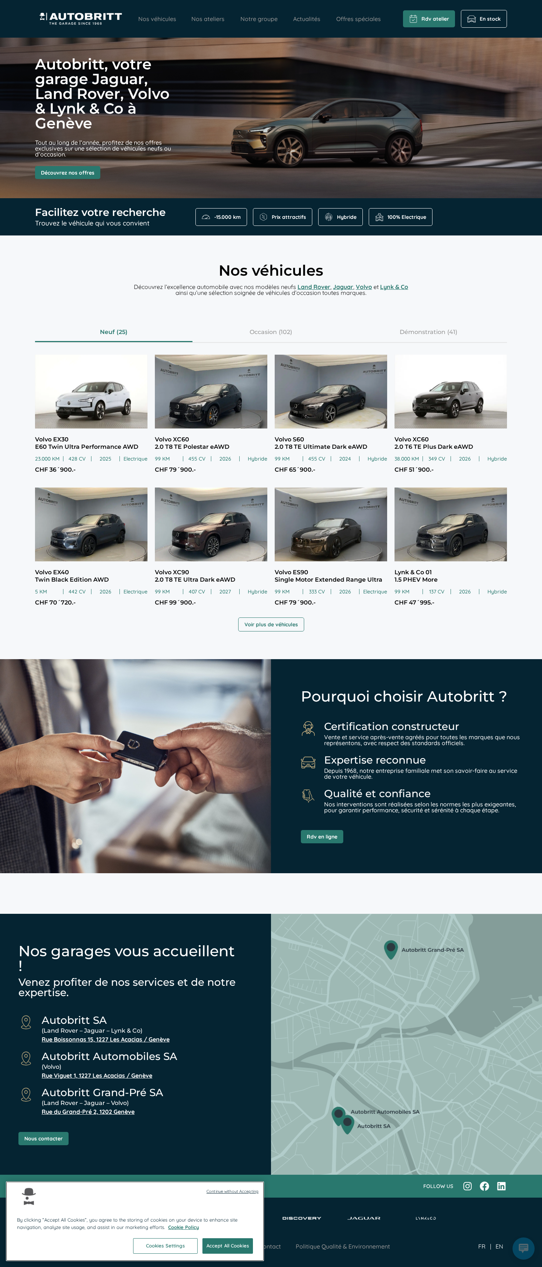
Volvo (364, 287)
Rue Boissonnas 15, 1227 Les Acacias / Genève (106, 1039)
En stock (490, 19)
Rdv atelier (435, 19)
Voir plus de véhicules (271, 624)
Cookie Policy (183, 1227)
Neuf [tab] (107, 331)
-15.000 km (227, 217)
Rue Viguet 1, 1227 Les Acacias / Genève (97, 1075)
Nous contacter (43, 1138)
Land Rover (314, 287)
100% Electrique (407, 217)
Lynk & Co (394, 287)
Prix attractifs (289, 217)
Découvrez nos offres (67, 172)
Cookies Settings (165, 1246)
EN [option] (499, 1246)
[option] (499, 1246)
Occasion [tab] (263, 331)
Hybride (347, 217)
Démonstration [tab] (422, 331)
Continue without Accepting (232, 1191)
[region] (135, 1221)
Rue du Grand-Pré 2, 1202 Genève (88, 1112)
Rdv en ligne (322, 836)
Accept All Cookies (227, 1246)
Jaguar (343, 287)
